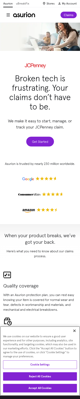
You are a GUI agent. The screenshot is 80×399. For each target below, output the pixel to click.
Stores (51, 3)
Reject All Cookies (40, 376)
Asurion (8, 3)
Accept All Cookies (40, 388)
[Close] (74, 330)
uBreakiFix (22, 3)
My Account (69, 3)
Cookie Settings (40, 364)
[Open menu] (8, 15)
